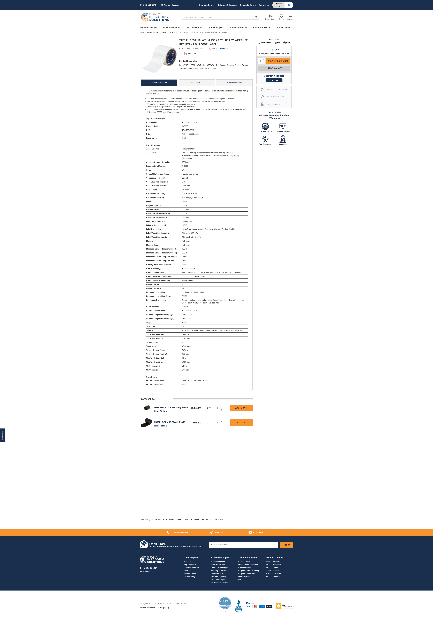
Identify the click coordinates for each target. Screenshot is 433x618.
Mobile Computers (172, 27)
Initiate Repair (270, 19)
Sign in (281, 19)
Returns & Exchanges (219, 568)
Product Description (159, 83)
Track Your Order (218, 565)
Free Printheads (244, 577)
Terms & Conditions (191, 574)
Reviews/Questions (234, 83)
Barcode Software (262, 27)
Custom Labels (244, 562)
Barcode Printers (195, 27)
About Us (187, 562)
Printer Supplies (216, 27)
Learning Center (206, 5)
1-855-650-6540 (266, 42)
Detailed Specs (196, 83)
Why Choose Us (190, 565)
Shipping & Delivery (218, 571)
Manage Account (218, 562)
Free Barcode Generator (248, 565)
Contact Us (264, 5)
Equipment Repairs (218, 580)
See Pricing (274, 80)
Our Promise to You (191, 568)
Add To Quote (275, 68)
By (213, 48)
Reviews (187, 571)
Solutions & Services (227, 5)
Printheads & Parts (239, 27)
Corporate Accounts (246, 574)
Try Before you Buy (218, 577)
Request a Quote (248, 5)
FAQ (240, 580)
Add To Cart (241, 408)
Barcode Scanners (148, 27)
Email (279, 42)
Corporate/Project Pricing (248, 571)
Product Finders (284, 27)
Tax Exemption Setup (219, 583)
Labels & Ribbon (272, 571)
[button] (2, 435)
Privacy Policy (189, 577)
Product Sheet (193, 53)
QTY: (209, 408)
